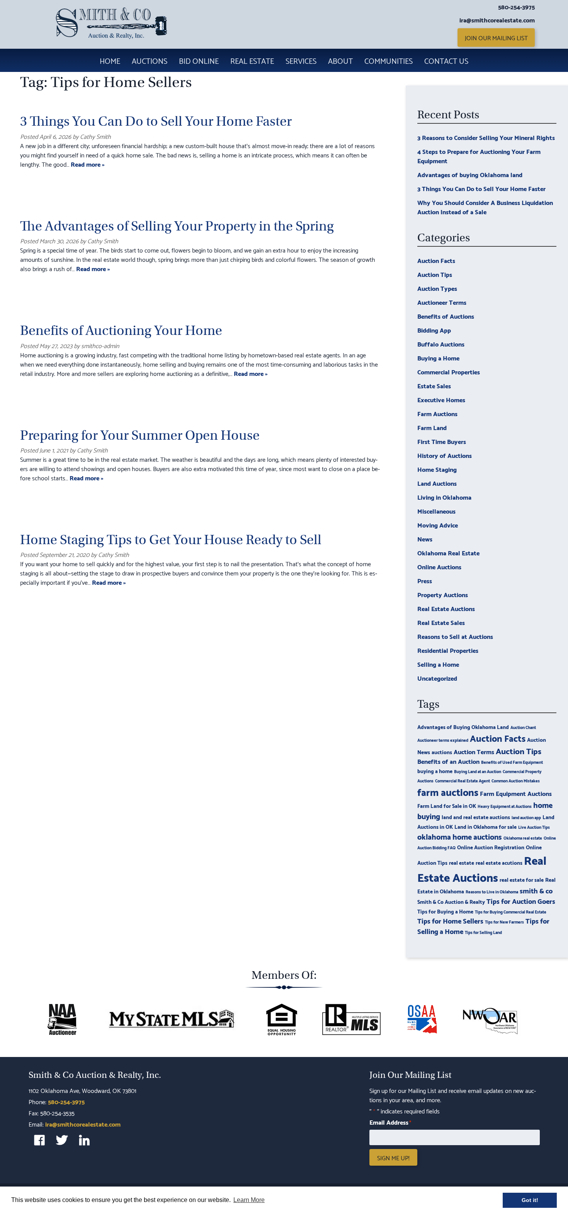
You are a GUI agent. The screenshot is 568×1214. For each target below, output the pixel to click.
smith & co (536, 890)
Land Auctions (437, 483)
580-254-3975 (516, 6)
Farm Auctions (437, 413)
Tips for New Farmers (504, 921)
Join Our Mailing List (496, 37)
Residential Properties (447, 650)
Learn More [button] (249, 1200)
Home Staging (437, 469)
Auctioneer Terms (441, 302)
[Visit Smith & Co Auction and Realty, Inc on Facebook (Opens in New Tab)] (39, 1140)
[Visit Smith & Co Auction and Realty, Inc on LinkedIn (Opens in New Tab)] (84, 1140)
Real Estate (252, 60)
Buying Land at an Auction (477, 771)
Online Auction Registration (490, 846)
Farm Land (432, 427)
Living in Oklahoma (444, 497)
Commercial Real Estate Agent (462, 780)
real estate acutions (499, 862)
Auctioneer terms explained (442, 739)
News (424, 538)
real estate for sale (522, 879)
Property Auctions (442, 594)
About (340, 60)
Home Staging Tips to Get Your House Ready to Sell (170, 539)
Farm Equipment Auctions (516, 793)
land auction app (526, 817)
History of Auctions (444, 455)
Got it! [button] (530, 1200)
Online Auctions (439, 566)
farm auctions (447, 791)
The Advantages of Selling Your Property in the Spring (177, 226)
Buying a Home (438, 357)
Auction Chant (523, 727)
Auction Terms (474, 751)
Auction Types (437, 288)
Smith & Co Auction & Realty (451, 901)
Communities (388, 60)
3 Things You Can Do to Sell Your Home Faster (156, 121)
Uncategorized (437, 678)
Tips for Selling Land (483, 932)
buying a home (434, 770)
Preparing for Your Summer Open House (140, 435)
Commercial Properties (448, 371)
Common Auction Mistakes (515, 780)
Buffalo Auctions (440, 343)
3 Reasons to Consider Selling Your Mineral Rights (486, 137)
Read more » (88, 164)
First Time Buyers (441, 441)
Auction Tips (434, 274)
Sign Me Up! (393, 1157)
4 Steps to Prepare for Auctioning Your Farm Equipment (479, 156)
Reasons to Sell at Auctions (455, 636)
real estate (461, 862)
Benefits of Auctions (445, 316)
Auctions (149, 60)
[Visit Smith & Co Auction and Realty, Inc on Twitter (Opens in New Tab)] (61, 1140)
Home (110, 60)
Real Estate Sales (441, 622)
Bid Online (199, 60)
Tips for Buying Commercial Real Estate (510, 911)
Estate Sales (434, 385)
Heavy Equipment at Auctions (505, 806)
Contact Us (446, 60)
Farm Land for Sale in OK (446, 805)
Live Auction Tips (534, 826)
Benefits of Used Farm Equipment (512, 761)
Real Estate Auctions (446, 608)
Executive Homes (441, 399)
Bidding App (434, 329)
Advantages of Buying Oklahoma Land (463, 726)
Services (301, 60)
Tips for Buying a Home (445, 911)
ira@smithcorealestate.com (497, 19)
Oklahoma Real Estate (448, 552)
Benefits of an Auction (448, 761)
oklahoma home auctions (459, 836)
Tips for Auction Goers (520, 901)
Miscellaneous (436, 510)
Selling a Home (438, 664)
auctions (442, 751)
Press (424, 580)
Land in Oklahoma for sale (485, 826)
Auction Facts (436, 260)
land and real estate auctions (476, 816)
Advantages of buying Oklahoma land (469, 174)
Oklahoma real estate (522, 837)
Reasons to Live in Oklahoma (492, 891)
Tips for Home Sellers (450, 920)
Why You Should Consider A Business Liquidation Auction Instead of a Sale (485, 207)
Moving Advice (437, 524)
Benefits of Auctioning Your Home (121, 330)
